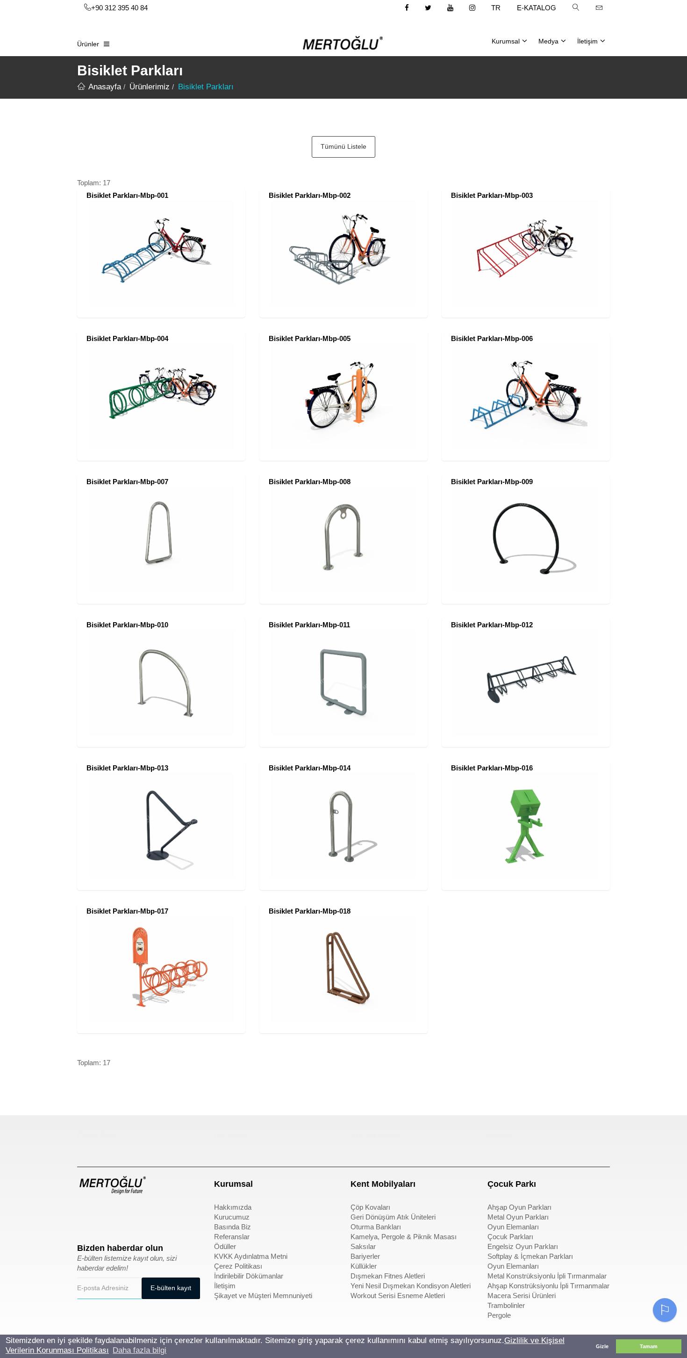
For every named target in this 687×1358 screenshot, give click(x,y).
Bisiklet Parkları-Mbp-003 (492, 195)
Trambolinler (506, 1305)
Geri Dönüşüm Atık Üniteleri (393, 1217)
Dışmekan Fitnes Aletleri (388, 1276)
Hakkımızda (232, 1207)
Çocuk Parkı (97, 1136)
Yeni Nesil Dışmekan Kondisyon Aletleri (411, 1286)
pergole (499, 1136)
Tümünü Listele (343, 146)
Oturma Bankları (376, 1227)
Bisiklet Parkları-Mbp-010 (127, 625)
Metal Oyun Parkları (518, 1217)
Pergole (499, 1315)
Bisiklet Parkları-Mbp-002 (310, 195)
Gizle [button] (602, 1346)
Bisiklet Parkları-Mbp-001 (127, 195)
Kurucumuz (232, 1217)
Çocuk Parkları (510, 1237)
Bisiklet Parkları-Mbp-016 (492, 768)
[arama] (576, 7)
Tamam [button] (649, 1346)
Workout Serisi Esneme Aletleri (398, 1296)
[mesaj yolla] (599, 7)
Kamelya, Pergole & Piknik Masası (404, 1237)
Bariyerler (365, 1256)
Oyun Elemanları (513, 1227)
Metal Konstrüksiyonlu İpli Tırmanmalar (547, 1276)
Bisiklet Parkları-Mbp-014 (310, 768)
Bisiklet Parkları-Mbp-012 (492, 625)
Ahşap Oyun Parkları (519, 1207)
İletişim (587, 41)
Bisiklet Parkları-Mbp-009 (492, 482)
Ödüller (225, 1246)
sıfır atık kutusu (376, 1136)
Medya (548, 41)
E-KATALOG (536, 8)
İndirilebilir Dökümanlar (248, 1276)
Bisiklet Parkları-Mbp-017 (127, 911)
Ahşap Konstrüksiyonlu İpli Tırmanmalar (548, 1286)
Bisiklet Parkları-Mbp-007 (127, 482)
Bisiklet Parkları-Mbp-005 (310, 338)
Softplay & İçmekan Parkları (530, 1256)
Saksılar (363, 1246)
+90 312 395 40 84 (119, 8)
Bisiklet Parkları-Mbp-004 (127, 338)
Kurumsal (506, 41)
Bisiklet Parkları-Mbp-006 (492, 338)
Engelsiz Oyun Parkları (522, 1246)
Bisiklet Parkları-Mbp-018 (310, 911)
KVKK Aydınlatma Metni (250, 1256)
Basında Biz (232, 1227)
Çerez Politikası (238, 1266)
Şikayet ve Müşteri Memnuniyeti (263, 1296)
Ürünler (88, 44)
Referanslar (232, 1237)
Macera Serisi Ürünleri (521, 1296)
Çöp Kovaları (370, 1207)
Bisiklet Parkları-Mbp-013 (127, 768)
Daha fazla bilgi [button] (139, 1350)
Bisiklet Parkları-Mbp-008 (310, 482)
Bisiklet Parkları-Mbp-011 (309, 625)
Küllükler (364, 1266)
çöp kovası (231, 1136)
